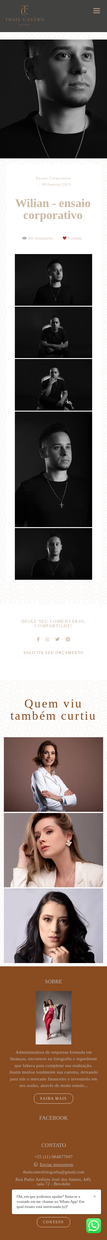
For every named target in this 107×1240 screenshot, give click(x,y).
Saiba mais (53, 1098)
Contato (53, 1222)
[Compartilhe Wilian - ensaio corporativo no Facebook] (38, 639)
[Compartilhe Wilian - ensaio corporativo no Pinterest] (68, 639)
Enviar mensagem (56, 1164)
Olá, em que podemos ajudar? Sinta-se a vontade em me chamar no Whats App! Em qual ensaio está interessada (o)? (50, 1201)
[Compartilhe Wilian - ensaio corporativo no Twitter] (57, 639)
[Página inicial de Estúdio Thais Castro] (24, 16)
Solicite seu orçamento (53, 653)
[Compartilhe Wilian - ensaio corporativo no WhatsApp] (47, 639)
